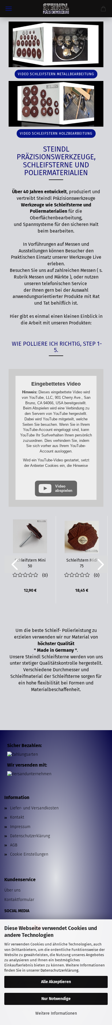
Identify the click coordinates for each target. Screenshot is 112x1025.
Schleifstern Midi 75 (81, 563)
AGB (13, 845)
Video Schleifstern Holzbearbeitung (56, 133)
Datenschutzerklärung (59, 970)
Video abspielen (63, 488)
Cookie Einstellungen (29, 854)
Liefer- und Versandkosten (34, 808)
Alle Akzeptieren (56, 981)
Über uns (12, 890)
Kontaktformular (19, 899)
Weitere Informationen (56, 1013)
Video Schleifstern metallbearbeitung (56, 74)
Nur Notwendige (56, 998)
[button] (13, 564)
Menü (8, 8)
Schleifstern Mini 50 (30, 563)
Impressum (20, 826)
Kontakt (17, 817)
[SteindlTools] (56, 8)
